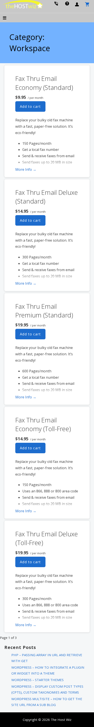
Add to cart (30, 106)
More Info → (25, 169)
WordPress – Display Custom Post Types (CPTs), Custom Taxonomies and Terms (47, 689)
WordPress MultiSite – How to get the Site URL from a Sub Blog (46, 702)
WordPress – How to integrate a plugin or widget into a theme (47, 670)
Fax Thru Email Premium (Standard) (44, 310)
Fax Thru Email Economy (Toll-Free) (43, 424)
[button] (8, 18)
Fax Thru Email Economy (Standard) (44, 82)
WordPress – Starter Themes (37, 680)
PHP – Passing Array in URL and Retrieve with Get (46, 658)
